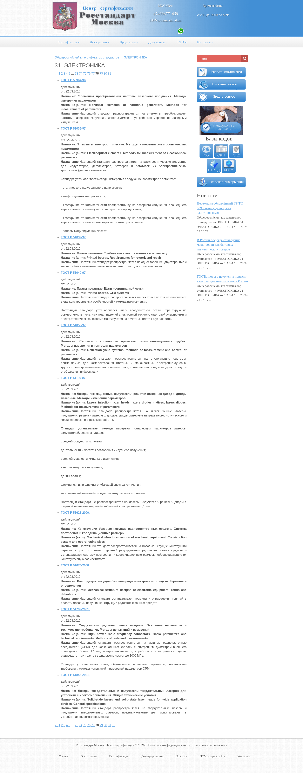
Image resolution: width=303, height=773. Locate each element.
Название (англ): (73, 104)
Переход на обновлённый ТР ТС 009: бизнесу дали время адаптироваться (220, 208)
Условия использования (211, 745)
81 (109, 73)
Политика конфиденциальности (169, 745)
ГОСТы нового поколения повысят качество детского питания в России (222, 278)
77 (93, 73)
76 (88, 73)
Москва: (165, 5)
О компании (89, 756)
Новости (181, 756)
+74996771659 (165, 13)
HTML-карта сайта (212, 756)
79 (101, 73)
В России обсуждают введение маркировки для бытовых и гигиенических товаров (218, 244)
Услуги (63, 756)
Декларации (99, 42)
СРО (182, 42)
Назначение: (70, 113)
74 (80, 73)
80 (105, 73)
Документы (157, 42)
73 (76, 73)
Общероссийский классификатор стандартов (87, 57)
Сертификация (119, 756)
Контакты (205, 42)
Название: (68, 96)
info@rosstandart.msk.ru (165, 20)
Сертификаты (69, 42)
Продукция (129, 42)
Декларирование (152, 756)
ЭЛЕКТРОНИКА (135, 57)
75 (84, 73)
